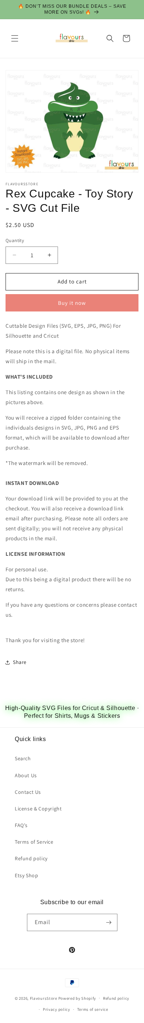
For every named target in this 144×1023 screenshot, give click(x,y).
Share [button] (20, 662)
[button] (15, 38)
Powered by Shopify (77, 997)
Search (23, 758)
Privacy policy (56, 1009)
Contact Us (28, 792)
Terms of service (92, 1009)
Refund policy (31, 858)
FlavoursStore (43, 997)
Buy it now (72, 302)
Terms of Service (34, 841)
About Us (26, 775)
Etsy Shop (26, 875)
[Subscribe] (109, 922)
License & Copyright (38, 808)
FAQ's (21, 825)
